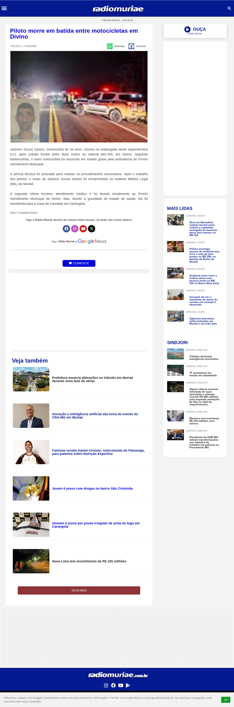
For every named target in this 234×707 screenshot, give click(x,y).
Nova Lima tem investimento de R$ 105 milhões (89, 561)
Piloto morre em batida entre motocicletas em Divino (74, 33)
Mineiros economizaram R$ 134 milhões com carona (204, 421)
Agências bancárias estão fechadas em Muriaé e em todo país (203, 321)
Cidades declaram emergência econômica (203, 357)
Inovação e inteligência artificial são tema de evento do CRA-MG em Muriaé (95, 415)
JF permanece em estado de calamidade (203, 374)
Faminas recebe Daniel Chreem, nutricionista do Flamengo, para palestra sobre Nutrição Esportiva (98, 452)
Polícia (128, 20)
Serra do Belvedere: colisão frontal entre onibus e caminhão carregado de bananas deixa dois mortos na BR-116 (203, 229)
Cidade (201, 216)
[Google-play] (128, 685)
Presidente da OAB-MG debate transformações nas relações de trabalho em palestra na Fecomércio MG (204, 442)
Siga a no (64, 241)
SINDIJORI (202, 350)
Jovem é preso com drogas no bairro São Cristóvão (92, 488)
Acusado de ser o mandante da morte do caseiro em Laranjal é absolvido (203, 300)
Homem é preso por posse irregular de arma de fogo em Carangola (96, 524)
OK (226, 699)
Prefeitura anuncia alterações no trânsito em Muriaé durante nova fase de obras (92, 379)
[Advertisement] (195, 67)
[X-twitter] (91, 228)
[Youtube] (83, 228)
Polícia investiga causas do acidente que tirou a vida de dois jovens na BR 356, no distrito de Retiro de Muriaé (204, 255)
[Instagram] (74, 228)
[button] (4, 8)
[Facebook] (66, 228)
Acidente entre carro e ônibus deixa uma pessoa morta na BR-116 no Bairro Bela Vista (204, 279)
